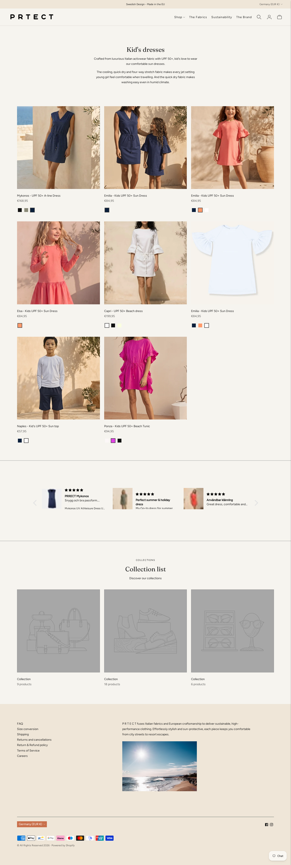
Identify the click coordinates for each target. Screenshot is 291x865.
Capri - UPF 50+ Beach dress (123, 311)
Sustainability (221, 17)
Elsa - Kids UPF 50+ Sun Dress (37, 311)
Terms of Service (28, 750)
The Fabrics (198, 17)
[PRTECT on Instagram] (271, 825)
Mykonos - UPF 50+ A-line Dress (39, 195)
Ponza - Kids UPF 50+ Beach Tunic (127, 426)
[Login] (269, 17)
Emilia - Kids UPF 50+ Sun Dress (125, 195)
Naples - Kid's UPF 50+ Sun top (38, 426)
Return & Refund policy (32, 745)
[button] (20, 210)
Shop (178, 17)
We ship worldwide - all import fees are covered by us (145, 7)
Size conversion (27, 729)
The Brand (244, 17)
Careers (22, 756)
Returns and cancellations (34, 740)
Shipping (23, 734)
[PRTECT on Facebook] (266, 825)
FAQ (20, 724)
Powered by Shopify (63, 845)
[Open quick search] (259, 17)
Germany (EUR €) (269, 4)
